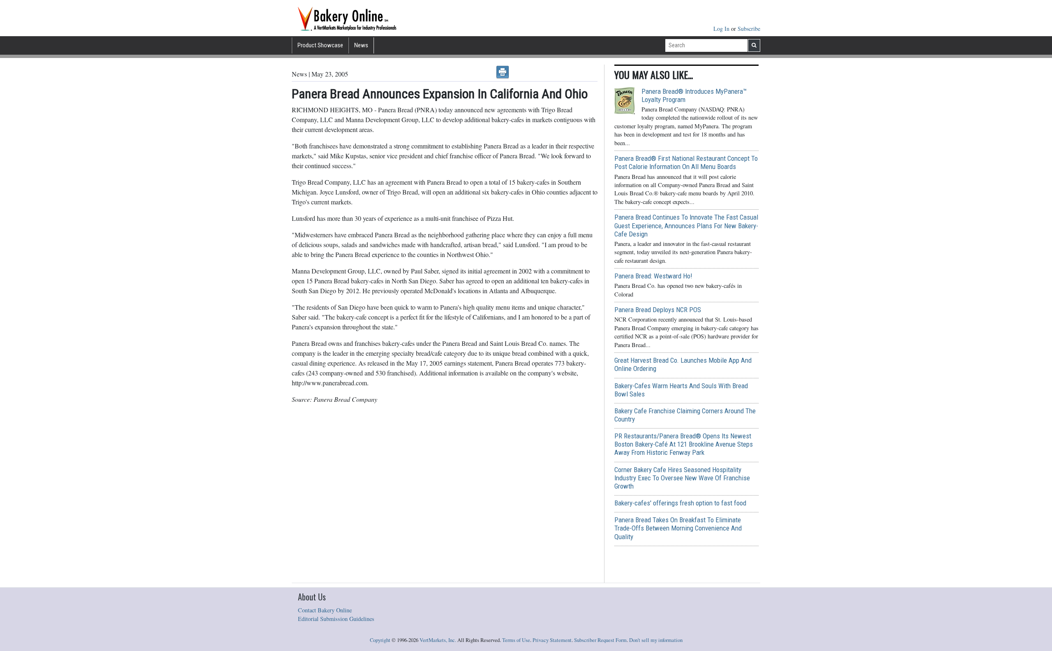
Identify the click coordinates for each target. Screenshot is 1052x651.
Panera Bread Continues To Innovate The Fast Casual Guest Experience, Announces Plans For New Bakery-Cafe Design (686, 225)
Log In (722, 28)
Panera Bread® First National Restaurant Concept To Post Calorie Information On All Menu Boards (686, 162)
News (361, 45)
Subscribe (749, 28)
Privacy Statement (552, 640)
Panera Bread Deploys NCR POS (657, 310)
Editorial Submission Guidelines (336, 619)
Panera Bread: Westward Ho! (653, 276)
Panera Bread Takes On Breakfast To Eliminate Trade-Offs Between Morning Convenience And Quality (678, 528)
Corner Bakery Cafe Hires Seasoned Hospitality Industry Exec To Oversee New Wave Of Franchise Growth (682, 478)
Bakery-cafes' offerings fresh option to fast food (680, 503)
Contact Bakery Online (325, 610)
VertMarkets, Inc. (438, 640)
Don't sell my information (656, 640)
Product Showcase (320, 45)
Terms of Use (516, 640)
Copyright (380, 640)
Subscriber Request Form (600, 640)
